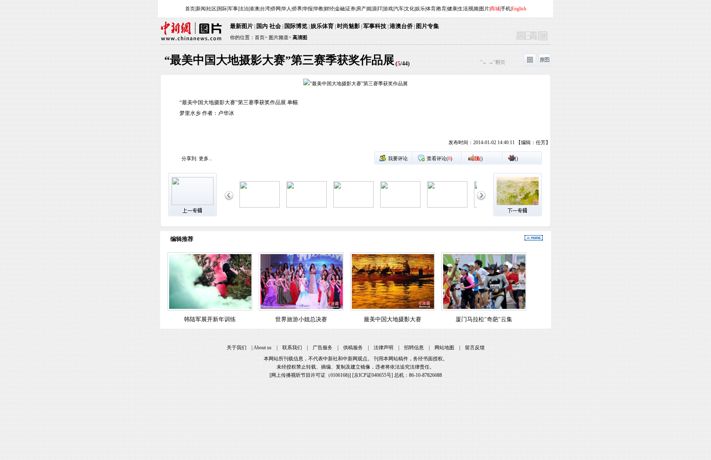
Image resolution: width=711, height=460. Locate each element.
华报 (308, 9)
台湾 (265, 9)
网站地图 (444, 347)
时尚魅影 (348, 26)
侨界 (297, 9)
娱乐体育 (322, 26)
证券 (351, 9)
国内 (262, 26)
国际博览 (295, 26)
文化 (409, 9)
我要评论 (398, 158)
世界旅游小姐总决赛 (301, 319)
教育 (441, 9)
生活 (463, 9)
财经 (329, 9)
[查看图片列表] (530, 64)
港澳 (254, 9)
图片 (484, 9)
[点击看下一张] (453, 115)
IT (380, 9)
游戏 (388, 9)
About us (262, 347)
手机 (506, 9)
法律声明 (383, 347)
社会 (275, 26)
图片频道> (280, 37)
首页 (190, 9)
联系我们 (292, 347)
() (478, 158)
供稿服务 (353, 347)
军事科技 (374, 26)
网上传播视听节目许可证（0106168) (310, 375)
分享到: (189, 158)
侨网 (276, 9)
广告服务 (322, 347)
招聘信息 (414, 347)
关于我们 (236, 347)
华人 (286, 9)
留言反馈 (475, 347)
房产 (361, 9)
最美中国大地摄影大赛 (392, 319)
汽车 (399, 9)
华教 (318, 9)
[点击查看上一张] (258, 115)
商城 (495, 9)
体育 (431, 9)
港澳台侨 (401, 26)
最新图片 (241, 26)
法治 (244, 9)
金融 (340, 9)
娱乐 (420, 9)
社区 (211, 9)
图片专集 (427, 26)
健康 (452, 9)
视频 (474, 9)
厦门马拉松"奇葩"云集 (483, 319)
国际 (222, 9)
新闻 (201, 9)
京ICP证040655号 (372, 375)
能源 (372, 9)
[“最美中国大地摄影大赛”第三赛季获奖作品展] (259, 206)
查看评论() (439, 158)
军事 (233, 9)
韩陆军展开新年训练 (210, 319)
